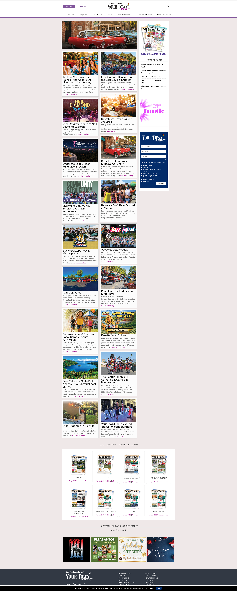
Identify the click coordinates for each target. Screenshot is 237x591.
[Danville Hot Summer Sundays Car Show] (118, 147)
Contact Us (149, 584)
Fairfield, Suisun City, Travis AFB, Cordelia (153, 170)
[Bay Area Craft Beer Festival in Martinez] (118, 191)
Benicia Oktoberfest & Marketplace (76, 252)
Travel (109, 15)
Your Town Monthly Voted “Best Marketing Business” (117, 425)
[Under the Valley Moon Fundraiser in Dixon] (80, 150)
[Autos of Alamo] (80, 279)
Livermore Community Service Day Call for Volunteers (76, 208)
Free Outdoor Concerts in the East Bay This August (116, 78)
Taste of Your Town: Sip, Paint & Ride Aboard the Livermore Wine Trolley (77, 80)
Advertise (122, 576)
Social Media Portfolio (124, 15)
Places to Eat (150, 576)
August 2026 (73, 481)
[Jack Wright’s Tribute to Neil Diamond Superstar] (80, 110)
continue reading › (70, 94)
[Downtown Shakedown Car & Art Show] (118, 277)
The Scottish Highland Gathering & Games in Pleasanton (114, 379)
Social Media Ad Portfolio (150, 76)
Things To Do (83, 15)
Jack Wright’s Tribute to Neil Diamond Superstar (80, 125)
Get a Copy (122, 580)
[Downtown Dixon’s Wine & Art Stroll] (118, 105)
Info (86, 481)
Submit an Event (124, 573)
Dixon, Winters (147, 165)
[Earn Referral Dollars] (118, 322)
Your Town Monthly (119, 6)
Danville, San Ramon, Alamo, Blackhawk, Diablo (151, 176)
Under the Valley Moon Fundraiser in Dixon (76, 165)
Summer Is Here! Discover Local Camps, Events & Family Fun (78, 337)
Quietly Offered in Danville (79, 425)
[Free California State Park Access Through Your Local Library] (80, 367)
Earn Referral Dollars (145, 15)
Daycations (149, 582)
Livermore (146, 181)
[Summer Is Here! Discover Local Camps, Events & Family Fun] (80, 320)
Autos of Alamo (72, 292)
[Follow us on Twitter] (84, 584)
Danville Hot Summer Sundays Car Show (114, 162)
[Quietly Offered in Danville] (80, 412)
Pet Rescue (98, 15)
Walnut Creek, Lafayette (150, 173)
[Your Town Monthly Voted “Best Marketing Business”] (118, 410)
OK (159, 588)
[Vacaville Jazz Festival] (118, 236)
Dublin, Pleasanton (148, 179)
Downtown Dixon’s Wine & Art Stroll (116, 120)
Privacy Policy (148, 588)
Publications (123, 578)
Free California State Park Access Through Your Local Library (79, 384)
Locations (70, 15)
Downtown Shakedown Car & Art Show (117, 292)
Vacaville (145, 167)
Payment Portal (124, 584)
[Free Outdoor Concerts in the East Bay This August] (118, 63)
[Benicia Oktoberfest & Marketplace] (80, 237)
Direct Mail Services (164, 15)
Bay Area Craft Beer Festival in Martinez (118, 207)
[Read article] (99, 35)
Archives (81, 481)
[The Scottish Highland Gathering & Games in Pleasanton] (118, 363)
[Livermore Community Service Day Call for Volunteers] (80, 192)
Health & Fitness (151, 578)
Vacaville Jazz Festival (114, 249)
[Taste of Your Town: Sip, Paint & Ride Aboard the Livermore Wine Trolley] (80, 63)
